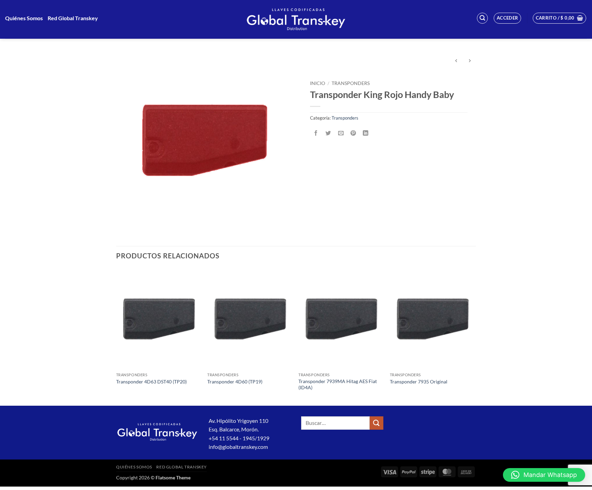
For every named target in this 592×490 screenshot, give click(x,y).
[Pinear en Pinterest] (353, 133)
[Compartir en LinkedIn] (365, 133)
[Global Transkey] (296, 19)
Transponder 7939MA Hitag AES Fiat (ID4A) (337, 384)
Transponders (351, 83)
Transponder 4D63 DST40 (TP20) (151, 381)
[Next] (474, 336)
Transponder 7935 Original (418, 381)
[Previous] (116, 336)
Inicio (317, 83)
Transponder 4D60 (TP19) (234, 381)
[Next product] (456, 61)
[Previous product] (469, 61)
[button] (482, 18)
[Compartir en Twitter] (328, 133)
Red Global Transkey (73, 18)
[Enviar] (376, 423)
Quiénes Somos (24, 18)
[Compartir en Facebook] (316, 133)
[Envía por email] (340, 133)
